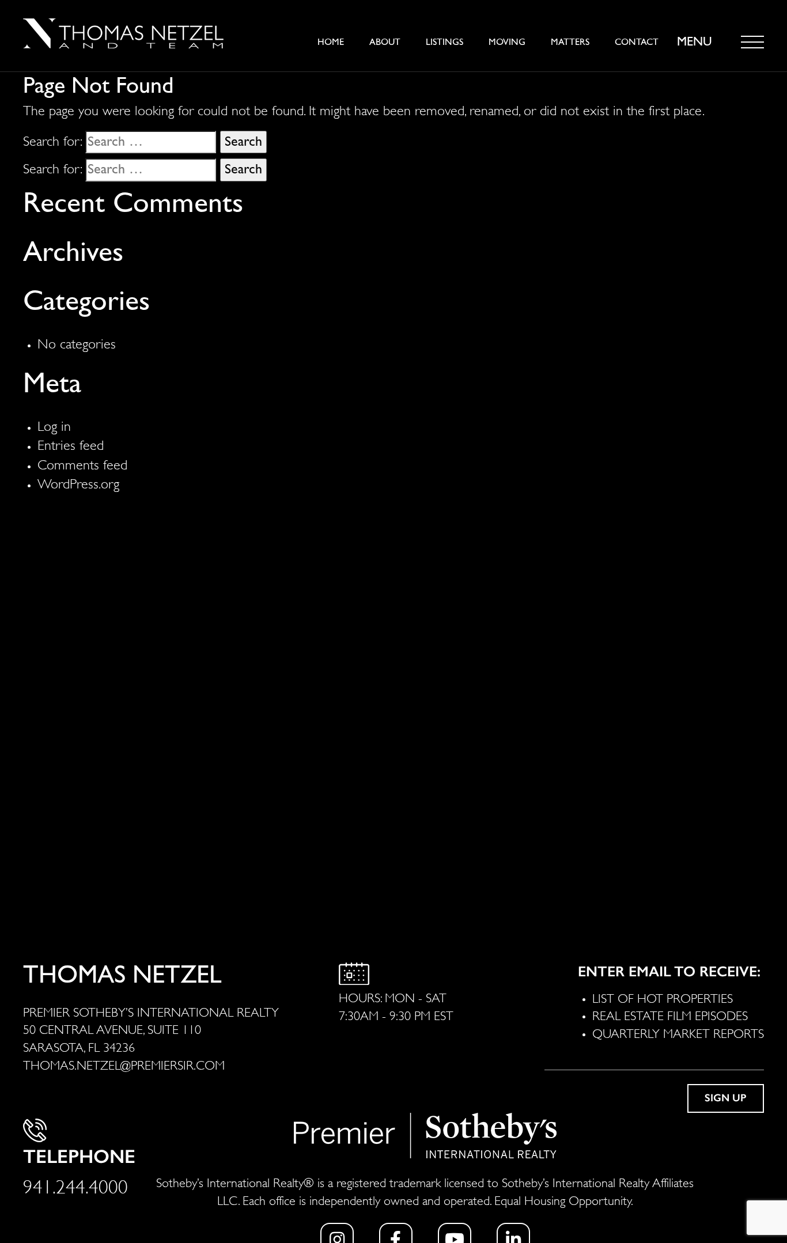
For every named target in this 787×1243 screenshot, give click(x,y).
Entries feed (70, 443)
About (384, 42)
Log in (54, 424)
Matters (570, 42)
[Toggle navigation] (752, 42)
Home (330, 42)
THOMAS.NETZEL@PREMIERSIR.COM (124, 1064)
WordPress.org (78, 482)
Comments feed (82, 463)
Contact (637, 42)
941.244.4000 (75, 1184)
